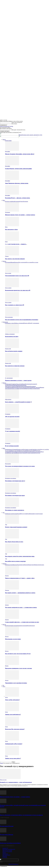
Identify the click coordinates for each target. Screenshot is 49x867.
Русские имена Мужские (6, 826)
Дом (3, 512)
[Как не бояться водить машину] (12, 347)
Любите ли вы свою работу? (13, 758)
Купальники (17, 201)
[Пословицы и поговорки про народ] (12, 491)
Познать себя (26, 323)
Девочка (13, 451)
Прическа (16, 262)
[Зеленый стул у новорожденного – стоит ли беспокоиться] (10, 778)
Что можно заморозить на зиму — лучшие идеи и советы (21, 607)
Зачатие (8, 451)
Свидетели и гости (13, 388)
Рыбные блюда (37, 564)
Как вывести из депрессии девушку (15, 365)
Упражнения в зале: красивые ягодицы (16, 683)
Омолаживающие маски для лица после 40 (17, 275)
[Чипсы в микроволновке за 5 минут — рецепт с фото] (12, 574)
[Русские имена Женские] (3, 832)
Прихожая (31, 513)
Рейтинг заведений (36, 387)
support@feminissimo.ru (13, 864)
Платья (24, 386)
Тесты (4, 686)
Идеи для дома (23, 513)
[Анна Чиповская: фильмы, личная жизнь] (12, 179)
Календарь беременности (24, 451)
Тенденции (25, 201)
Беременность (10, 449)
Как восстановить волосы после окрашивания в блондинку (21, 319)
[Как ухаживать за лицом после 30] (12, 301)
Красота (4, 261)
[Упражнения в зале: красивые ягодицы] (12, 679)
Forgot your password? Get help (6, 126)
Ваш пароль (14, 123)
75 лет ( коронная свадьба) (12, 431)
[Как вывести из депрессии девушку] (12, 362)
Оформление (14, 387)
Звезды (4, 139)
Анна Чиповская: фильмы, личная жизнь (16, 183)
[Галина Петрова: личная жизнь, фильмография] (12, 165)
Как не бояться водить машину (13, 351)
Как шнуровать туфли (11, 229)
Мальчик (17, 451)
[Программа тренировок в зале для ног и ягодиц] (12, 664)
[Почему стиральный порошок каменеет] (12, 523)
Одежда (21, 201)
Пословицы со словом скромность (14, 510)
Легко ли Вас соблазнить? (12, 699)
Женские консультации (21, 452)
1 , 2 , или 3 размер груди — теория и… (16, 244)
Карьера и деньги (10, 323)
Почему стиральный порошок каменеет (16, 527)
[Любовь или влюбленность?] (12, 710)
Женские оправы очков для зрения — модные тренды (20, 214)
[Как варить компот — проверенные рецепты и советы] (12, 589)
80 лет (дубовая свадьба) (12, 446)
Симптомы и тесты (36, 449)
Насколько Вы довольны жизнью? (15, 729)
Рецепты (4, 563)
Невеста (4, 382)
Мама (4, 448)
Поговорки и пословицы (35, 451)
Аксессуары (9, 201)
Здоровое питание (13, 625)
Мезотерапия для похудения (13, 639)
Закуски (22, 564)
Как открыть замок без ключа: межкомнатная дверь (19, 556)
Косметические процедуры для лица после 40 (17, 290)
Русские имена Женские (6, 834)
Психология (5, 322)
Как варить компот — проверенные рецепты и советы (20, 592)
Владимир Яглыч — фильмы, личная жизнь (17, 198)
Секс (30, 323)
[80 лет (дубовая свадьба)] (12, 442)
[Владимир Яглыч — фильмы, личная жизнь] (12, 194)
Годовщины (13, 384)
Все (6, 140)
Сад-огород (36, 513)
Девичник (11, 385)
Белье (13, 201)
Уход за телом (35, 262)
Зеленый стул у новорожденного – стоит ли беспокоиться (16, 782)
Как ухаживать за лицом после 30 (14, 305)
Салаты (42, 564)
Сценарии (33, 384)
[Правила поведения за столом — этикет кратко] (12, 376)
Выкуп (23, 384)
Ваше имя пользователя (17, 122)
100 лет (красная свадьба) (12, 416)
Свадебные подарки (32, 388)
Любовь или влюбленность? (13, 714)
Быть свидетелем (21, 388)
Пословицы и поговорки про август (15, 480)
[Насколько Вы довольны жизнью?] (12, 725)
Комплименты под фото (11, 336)
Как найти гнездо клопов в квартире (15, 561)
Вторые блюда (10, 564)
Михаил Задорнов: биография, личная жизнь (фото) (19, 154)
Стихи (38, 452)
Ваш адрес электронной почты (18, 129)
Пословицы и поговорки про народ (15, 495)
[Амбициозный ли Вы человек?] (12, 740)
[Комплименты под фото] (12, 332)
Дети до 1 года (43, 449)
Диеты (8, 625)
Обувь (21, 386)
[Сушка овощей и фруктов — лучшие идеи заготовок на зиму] (12, 618)
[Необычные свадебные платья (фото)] (3, 840)
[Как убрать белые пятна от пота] (12, 538)
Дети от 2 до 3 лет (14, 450)
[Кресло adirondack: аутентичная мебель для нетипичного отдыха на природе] (3, 812)
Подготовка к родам (27, 449)
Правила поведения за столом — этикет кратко (18, 380)
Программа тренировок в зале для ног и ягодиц (18, 668)
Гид (3, 685)
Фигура (4, 624)
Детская (18, 513)
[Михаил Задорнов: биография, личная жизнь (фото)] (12, 150)
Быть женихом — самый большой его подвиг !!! (18, 402)
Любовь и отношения (19, 323)
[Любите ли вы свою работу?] (12, 754)
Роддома (28, 452)
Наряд (26, 388)
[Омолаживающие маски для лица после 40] (12, 272)
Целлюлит (32, 625)
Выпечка (15, 564)
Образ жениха (20, 385)
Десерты (19, 564)
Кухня (28, 513)
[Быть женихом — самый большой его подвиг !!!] (12, 398)
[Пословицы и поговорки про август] (12, 477)
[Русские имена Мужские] (3, 823)
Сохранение (32, 452)
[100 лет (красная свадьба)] (12, 412)
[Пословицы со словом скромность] (12, 506)
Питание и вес (20, 449)
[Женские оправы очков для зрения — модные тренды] (12, 211)
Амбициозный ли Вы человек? (13, 743)
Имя (11, 451)
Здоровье (9, 262)
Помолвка (15, 385)
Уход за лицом (29, 262)
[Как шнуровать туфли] (12, 225)
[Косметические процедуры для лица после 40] (12, 286)
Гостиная (15, 513)
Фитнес (28, 625)
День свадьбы (19, 384)
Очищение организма (22, 625)
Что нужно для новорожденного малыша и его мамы (20, 466)
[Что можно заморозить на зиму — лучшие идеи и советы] (12, 603)
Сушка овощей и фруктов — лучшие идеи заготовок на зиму (22, 622)
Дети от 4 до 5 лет (30, 450)
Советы (38, 388)
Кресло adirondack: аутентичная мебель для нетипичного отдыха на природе (21, 815)
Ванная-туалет (10, 513)
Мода (4, 200)
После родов (8, 463)
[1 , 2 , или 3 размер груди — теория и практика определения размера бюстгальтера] (12, 240)
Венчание (9, 384)
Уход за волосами (22, 262)
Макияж (12, 262)
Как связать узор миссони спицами (15, 258)
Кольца (10, 387)
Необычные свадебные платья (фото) (10, 843)
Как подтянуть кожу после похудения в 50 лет (18, 653)
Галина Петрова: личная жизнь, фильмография (18, 168)
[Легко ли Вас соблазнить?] (12, 696)
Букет (15, 386)
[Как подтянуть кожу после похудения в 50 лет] (12, 650)
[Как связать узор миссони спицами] (12, 255)
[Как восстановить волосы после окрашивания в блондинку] (12, 316)
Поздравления (28, 384)
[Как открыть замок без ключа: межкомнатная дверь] (12, 552)
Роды (36, 452)
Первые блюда (31, 564)
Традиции (30, 387)
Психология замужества (22, 387)
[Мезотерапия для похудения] (12, 635)
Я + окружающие (35, 323)
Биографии (9, 140)
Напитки (26, 564)
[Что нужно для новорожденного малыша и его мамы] (12, 462)
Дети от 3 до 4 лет (22, 450)
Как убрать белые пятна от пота (14, 541)
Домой (1, 763)
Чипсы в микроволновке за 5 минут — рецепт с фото (19, 578)
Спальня (41, 513)
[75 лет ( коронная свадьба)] (12, 427)
